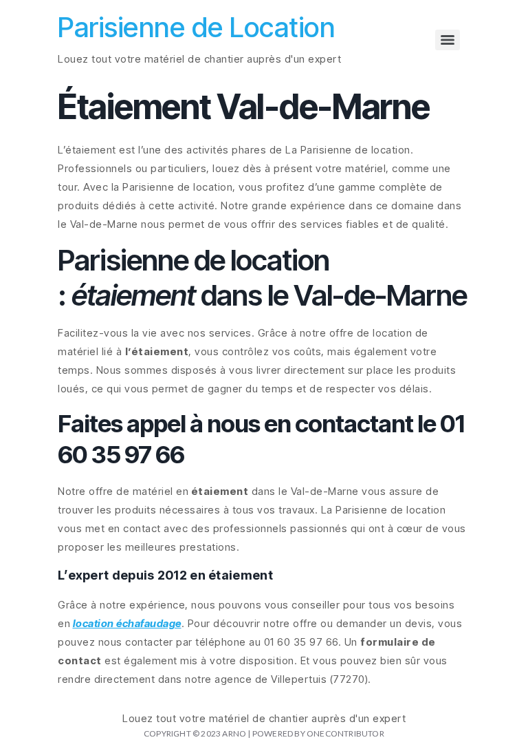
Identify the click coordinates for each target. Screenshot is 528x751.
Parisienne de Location (196, 27)
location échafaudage (127, 623)
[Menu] (447, 40)
